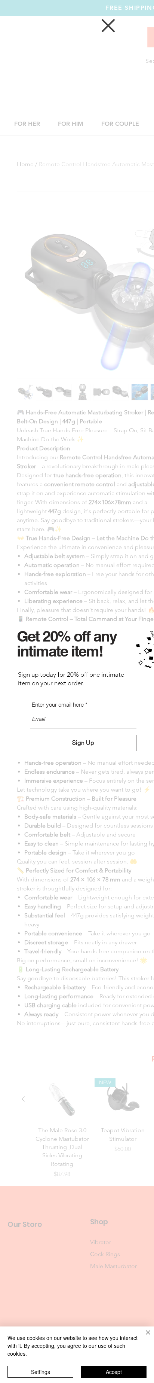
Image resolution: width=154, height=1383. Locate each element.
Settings (40, 1372)
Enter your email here (58, 704)
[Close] (144, 1337)
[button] (108, 26)
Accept (114, 1372)
